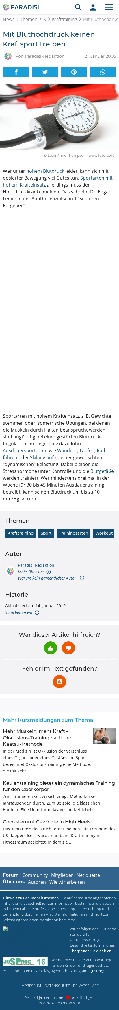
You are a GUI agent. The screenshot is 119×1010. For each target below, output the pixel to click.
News (8, 19)
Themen (29, 19)
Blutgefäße (102, 471)
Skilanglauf (41, 457)
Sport (46, 533)
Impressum (31, 985)
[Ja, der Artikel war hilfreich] (50, 647)
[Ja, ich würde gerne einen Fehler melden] (59, 681)
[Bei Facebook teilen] (16, 72)
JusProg (97, 970)
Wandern (67, 450)
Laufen (87, 450)
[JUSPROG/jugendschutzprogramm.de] (25, 961)
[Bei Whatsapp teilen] (103, 72)
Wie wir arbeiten (67, 882)
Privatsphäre (86, 985)
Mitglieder (62, 875)
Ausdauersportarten (25, 450)
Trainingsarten (73, 533)
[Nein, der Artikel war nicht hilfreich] (68, 647)
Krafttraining (64, 19)
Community (35, 875)
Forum (11, 875)
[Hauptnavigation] (109, 7)
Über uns (14, 882)
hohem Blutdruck (45, 171)
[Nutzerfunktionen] (93, 7)
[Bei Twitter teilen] (45, 72)
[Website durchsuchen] (78, 7)
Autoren (37, 882)
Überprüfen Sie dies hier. (90, 950)
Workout (104, 533)
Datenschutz (57, 985)
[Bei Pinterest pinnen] (74, 72)
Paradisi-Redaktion (36, 565)
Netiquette (88, 875)
